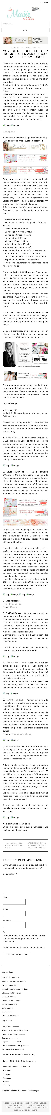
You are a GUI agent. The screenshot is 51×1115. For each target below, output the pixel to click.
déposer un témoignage (12, 993)
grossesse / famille (14, 1108)
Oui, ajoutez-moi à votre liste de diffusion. (25, 948)
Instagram (7, 1074)
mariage (40, 1105)
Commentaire (10, 874)
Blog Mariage (7, 972)
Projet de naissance (10, 1027)
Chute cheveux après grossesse (16, 1046)
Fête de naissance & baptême (15, 1030)
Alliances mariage (9, 1004)
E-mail (7, 909)
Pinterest (7, 1078)
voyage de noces (32, 1108)
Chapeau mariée (9, 985)
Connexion (44, 2)
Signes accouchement (11, 1042)
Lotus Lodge (15, 604)
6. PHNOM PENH (11, 746)
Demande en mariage (11, 1000)
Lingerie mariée (9, 997)
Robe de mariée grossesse (13, 1034)
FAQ (10, 1105)
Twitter (6, 1082)
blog (5, 334)
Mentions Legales (39, 1103)
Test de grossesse (10, 1038)
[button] (25, 30)
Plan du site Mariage (10, 977)
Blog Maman (7, 1020)
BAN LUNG (11, 438)
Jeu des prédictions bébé (13, 1049)
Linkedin (6, 1086)
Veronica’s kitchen (22, 734)
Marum (13, 607)
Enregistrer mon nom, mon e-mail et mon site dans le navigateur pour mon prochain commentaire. (24, 938)
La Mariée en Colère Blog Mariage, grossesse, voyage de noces (25, 14)
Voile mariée (7, 1008)
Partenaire (30, 1105)
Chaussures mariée (10, 1016)
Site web (7, 921)
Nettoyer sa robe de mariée (14, 982)
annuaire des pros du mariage (15, 989)
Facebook (7, 1070)
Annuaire (18, 1105)
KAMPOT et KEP (14, 700)
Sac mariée (7, 1012)
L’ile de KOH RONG (16, 663)
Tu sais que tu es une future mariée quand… (13, 845)
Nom (6, 897)
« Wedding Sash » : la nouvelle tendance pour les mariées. (36, 845)
